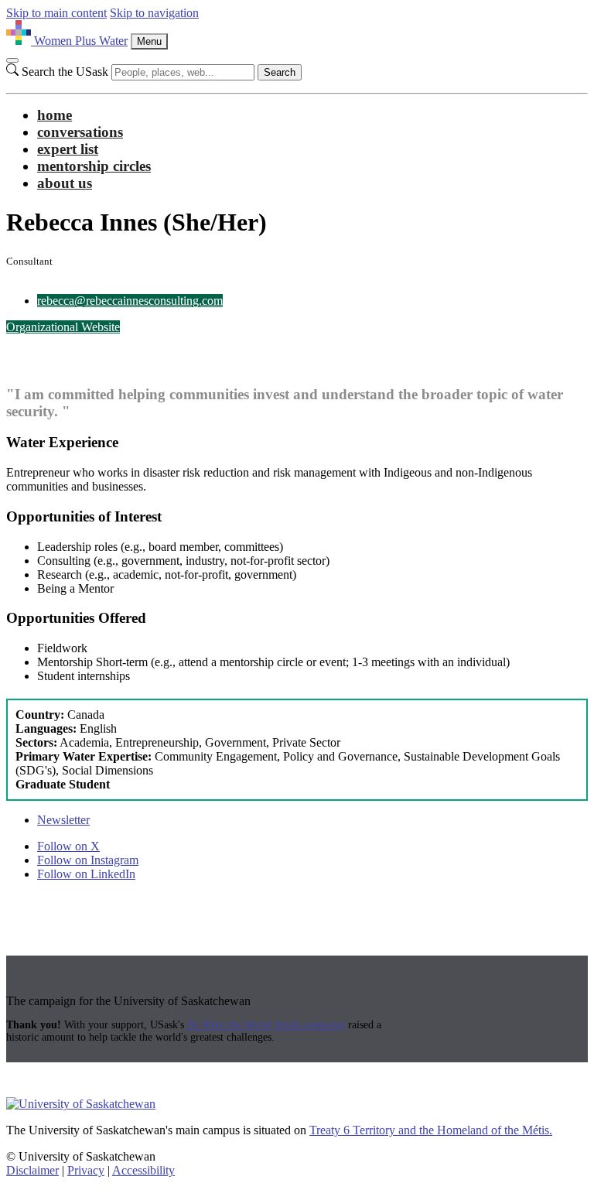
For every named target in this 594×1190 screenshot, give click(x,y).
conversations (80, 132)
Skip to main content (56, 12)
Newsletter (63, 819)
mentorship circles (94, 166)
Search (279, 72)
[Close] (12, 60)
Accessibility (143, 1170)
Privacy (85, 1170)
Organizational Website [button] (63, 326)
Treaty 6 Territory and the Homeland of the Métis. (430, 1130)
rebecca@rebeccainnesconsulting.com (130, 300)
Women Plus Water (81, 40)
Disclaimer (32, 1170)
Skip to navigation (154, 12)
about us (64, 183)
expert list (67, 149)
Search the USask (65, 71)
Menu (149, 41)
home (54, 115)
